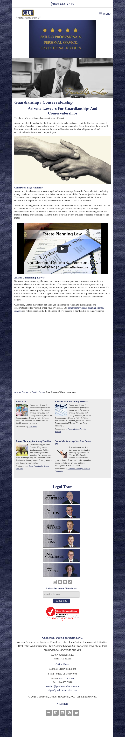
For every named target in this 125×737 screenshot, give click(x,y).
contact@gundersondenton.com (62, 686)
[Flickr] (49, 713)
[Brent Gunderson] (63, 498)
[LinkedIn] (55, 582)
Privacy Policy (62, 725)
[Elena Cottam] (63, 570)
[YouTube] (76, 713)
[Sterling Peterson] (63, 527)
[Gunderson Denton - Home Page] (28, 14)
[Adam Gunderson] (63, 556)
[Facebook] (60, 582)
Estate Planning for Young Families (33, 441)
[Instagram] (56, 713)
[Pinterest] (69, 713)
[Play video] (62, 249)
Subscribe (61, 601)
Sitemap (63, 703)
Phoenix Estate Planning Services (71, 401)
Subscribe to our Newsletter (61, 588)
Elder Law (21, 401)
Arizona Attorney (21, 392)
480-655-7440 (66, 678)
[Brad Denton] (63, 512)
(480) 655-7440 (62, 4)
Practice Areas (38, 392)
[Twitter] (65, 582)
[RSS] (70, 582)
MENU (107, 13)
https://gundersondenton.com (62, 690)
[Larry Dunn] (63, 541)
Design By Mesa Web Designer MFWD (62, 729)
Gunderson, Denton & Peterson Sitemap (62, 719)
